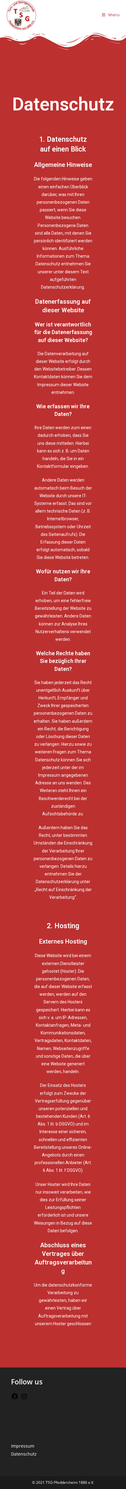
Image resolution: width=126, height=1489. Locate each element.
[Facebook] (14, 1398)
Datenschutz (24, 1454)
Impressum (22, 1446)
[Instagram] (24, 1398)
